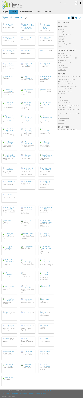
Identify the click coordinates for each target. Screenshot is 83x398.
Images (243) (61, 29)
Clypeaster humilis (44, 253)
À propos (5, 12)
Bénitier (49, 89)
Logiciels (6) (61, 36)
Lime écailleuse (25, 183)
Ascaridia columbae (8, 107)
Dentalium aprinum (8, 314)
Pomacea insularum (26, 158)
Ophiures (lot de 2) (26, 263)
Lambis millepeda (25, 146)
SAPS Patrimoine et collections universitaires (14, 393)
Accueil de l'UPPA (47, 391)
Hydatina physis (44, 66)
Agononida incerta (8, 367)
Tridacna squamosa (8, 330)
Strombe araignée (44, 145)
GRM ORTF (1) (62, 120)
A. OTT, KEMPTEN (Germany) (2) (67, 58)
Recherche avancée (26, 12)
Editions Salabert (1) (63, 118)
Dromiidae (5, 289)
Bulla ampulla (6, 78)
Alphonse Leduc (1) (63, 100)
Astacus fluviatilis (25, 276)
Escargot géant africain (27, 236)
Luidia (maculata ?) (44, 212)
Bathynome (43, 301)
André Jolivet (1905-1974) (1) (66, 79)
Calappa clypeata (44, 354)
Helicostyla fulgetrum (27, 79)
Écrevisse (23, 274)
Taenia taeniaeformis (8, 68)
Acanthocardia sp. (8, 184)
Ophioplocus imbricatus (27, 264)
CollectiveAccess (11, 396)
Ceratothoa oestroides (27, 302)
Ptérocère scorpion (8, 145)
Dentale (12, 312)
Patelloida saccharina (26, 174)
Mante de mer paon (45, 276)
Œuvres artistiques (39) (64, 44)
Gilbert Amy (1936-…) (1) (65, 91)
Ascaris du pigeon (8, 105)
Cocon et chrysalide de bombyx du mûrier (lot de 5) (46, 266)
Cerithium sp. (25, 39)
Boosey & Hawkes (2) (64, 103)
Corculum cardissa (44, 187)
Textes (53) (61, 41)
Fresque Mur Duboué (9, 27)
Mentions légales (41, 393)
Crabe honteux (44, 353)
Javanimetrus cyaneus (45, 133)
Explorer (13, 12)
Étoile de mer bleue (26, 92)
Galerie (38, 12)
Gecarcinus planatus (8, 276)
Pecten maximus (7, 199)
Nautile (12, 338)
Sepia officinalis (25, 330)
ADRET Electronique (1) (64, 62)
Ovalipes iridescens (26, 367)
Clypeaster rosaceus (45, 226)
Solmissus (42, 369)
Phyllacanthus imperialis (9, 212)
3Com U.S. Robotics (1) (64, 55)
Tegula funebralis (7, 249)
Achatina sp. (24, 238)
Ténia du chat (6, 66)
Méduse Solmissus (45, 367)
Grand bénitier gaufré (9, 328)
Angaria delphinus (45, 236)
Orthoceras (42, 328)
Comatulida (6, 223)
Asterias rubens (25, 213)
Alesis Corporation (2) (64, 67)
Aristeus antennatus (8, 354)
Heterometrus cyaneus (46, 132)
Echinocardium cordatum (9, 239)
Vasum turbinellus (45, 341)
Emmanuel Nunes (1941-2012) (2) (67, 86)
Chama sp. (24, 344)
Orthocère (42, 327)
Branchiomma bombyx (46, 40)
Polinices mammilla (26, 53)
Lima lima (23, 184)
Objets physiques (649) (64, 34)
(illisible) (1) (61, 53)
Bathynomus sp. (44, 302)
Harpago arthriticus (45, 146)
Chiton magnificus (44, 315)
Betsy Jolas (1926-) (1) (64, 81)
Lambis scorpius (7, 146)
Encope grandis (25, 248)
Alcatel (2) (61, 65)
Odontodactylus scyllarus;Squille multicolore (44, 279)
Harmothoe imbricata (9, 53)
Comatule (5, 222)
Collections (47, 12)
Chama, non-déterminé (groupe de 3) (27, 342)
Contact (31, 393)
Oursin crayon (25, 222)
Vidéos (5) (61, 32)
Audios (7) (61, 39)
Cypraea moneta (7, 94)
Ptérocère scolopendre (27, 145)
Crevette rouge (7, 353)
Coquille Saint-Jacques (9, 197)
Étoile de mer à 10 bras (46, 210)
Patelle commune (8, 171)
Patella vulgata (7, 172)
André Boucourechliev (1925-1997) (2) (69, 76)
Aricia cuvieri (6, 379)
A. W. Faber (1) (62, 60)
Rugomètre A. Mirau (27, 105)
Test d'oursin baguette (9, 210)
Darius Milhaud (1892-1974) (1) (67, 84)
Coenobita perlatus (26, 354)
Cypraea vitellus (44, 174)
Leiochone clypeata (26, 66)
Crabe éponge (7, 287)
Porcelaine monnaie (8, 92)
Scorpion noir (43, 287)
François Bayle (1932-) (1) (65, 88)
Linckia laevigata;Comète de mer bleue (26, 96)
